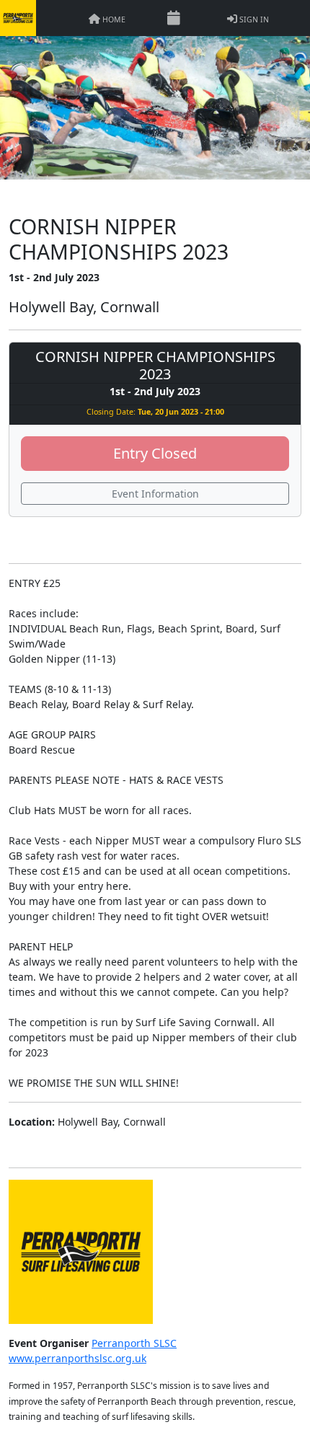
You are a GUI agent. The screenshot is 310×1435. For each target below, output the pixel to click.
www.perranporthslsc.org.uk (77, 1358)
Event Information (155, 493)
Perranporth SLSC (134, 1343)
